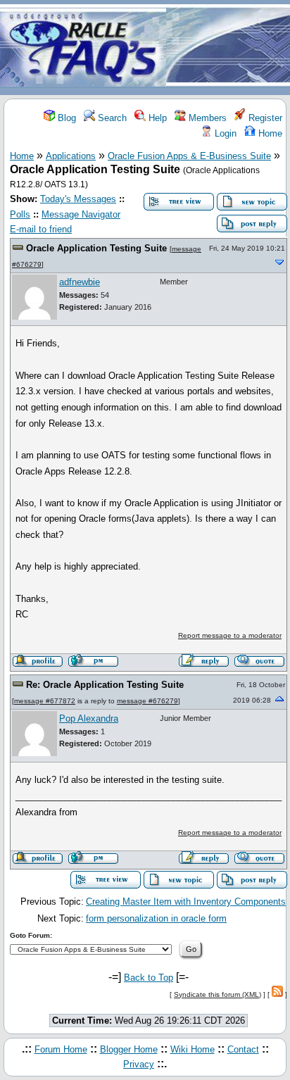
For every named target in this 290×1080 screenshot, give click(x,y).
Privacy (138, 1064)
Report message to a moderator (230, 635)
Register (264, 118)
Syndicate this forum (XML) (217, 994)
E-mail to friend (41, 229)
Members (206, 118)
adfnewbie (79, 282)
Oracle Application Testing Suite (96, 248)
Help (156, 118)
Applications (71, 156)
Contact (243, 1049)
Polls (20, 214)
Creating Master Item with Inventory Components (186, 901)
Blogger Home (129, 1049)
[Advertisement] (228, 48)
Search (111, 118)
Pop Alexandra (88, 718)
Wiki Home (192, 1049)
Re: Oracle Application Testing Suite (105, 684)
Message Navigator (81, 214)
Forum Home (60, 1049)
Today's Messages (78, 199)
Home (269, 133)
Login (224, 133)
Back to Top (148, 977)
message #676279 (147, 701)
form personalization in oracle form (156, 918)
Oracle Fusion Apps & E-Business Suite (189, 156)
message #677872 (44, 701)
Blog (65, 118)
